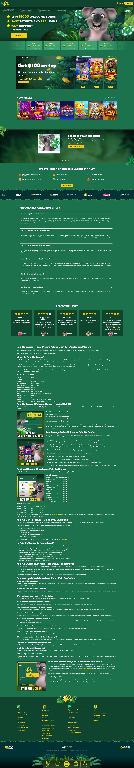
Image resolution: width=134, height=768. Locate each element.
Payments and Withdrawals (75, 710)
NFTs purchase (72, 730)
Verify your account (73, 727)
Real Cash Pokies (47, 735)
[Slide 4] (71, 160)
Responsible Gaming (99, 715)
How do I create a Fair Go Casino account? (35, 231)
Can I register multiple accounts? (32, 274)
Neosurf (70, 715)
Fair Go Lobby (21, 710)
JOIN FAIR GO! (67, 185)
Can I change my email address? (32, 287)
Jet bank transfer (73, 722)
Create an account (22, 712)
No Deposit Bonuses (48, 720)
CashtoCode (71, 725)
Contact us (96, 720)
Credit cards (71, 717)
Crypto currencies (73, 712)
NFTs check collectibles (74, 732)
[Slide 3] (48, 87)
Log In (121, 3)
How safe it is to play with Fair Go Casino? (35, 259)
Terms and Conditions (100, 713)
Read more (73, 146)
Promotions (45, 710)
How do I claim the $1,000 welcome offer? (35, 246)
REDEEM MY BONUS (26, 82)
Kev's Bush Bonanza (85, 668)
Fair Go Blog (20, 725)
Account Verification (22, 715)
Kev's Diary (20, 717)
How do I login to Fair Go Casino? (32, 214)
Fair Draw (45, 715)
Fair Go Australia (21, 730)
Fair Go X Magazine (22, 727)
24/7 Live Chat (63, 539)
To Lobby (113, 97)
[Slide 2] (46, 87)
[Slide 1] (43, 87)
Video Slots (45, 730)
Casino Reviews (21, 722)
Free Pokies (45, 738)
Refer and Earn (21, 720)
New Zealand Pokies (48, 728)
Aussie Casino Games (48, 725)
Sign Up (129, 3)
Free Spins (45, 718)
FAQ (95, 710)
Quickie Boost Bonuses (48, 723)
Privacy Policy (97, 718)
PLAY (83, 86)
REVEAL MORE (110, 56)
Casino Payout (46, 733)
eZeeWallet (71, 720)
